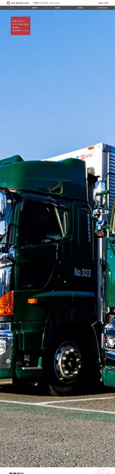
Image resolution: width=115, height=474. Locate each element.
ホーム (12, 8)
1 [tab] (54, 463)
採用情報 (80, 8)
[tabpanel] (57, 238)
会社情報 (57, 8)
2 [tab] (56, 463)
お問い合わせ (103, 8)
